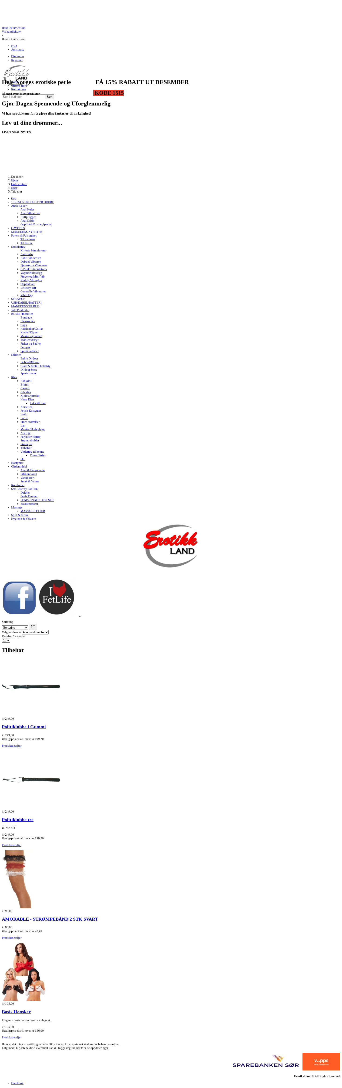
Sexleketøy (18, 246)
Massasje (17, 507)
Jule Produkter (20, 310)
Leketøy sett (28, 287)
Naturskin (26, 254)
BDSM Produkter (22, 313)
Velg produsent (11, 632)
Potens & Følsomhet (24, 235)
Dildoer (16, 354)
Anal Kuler (27, 209)
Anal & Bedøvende (32, 470)
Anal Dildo (27, 220)
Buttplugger (28, 217)
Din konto (17, 56)
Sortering (7, 622)
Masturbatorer (29, 503)
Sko (22, 459)
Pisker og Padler (30, 343)
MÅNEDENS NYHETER (26, 232)
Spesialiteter (28, 373)
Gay (13, 198)
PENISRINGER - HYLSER (37, 500)
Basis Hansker (16, 1011)
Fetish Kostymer (30, 410)
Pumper (25, 347)
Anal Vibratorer (30, 213)
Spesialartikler (29, 351)
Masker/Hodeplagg (32, 429)
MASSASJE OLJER (32, 511)
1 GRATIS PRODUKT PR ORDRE (32, 202)
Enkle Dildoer (29, 358)
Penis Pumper (28, 496)
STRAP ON (18, 299)
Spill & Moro (19, 515)
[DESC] (33, 627)
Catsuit (25, 388)
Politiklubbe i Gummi (24, 726)
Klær (14, 377)
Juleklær (25, 392)
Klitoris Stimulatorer (33, 250)
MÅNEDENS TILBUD (25, 306)
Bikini (24, 384)
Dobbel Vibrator (30, 261)
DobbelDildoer (29, 362)
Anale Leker (19, 205)
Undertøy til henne (32, 451)
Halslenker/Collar (31, 328)
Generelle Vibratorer (33, 291)
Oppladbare (27, 284)
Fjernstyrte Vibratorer (33, 265)
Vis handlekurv (13, 29)
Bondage (26, 317)
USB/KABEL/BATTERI (26, 302)
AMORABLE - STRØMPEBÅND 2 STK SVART (50, 919)
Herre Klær (27, 399)
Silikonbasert (28, 474)
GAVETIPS (18, 228)
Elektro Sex (27, 321)
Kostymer (17, 462)
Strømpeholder (29, 440)
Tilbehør (25, 448)
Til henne (26, 243)
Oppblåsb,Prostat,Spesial (36, 224)
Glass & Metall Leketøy (35, 366)
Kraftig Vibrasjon (31, 280)
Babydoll (26, 381)
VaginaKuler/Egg (31, 273)
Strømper (26, 444)
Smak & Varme (29, 481)
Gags (23, 325)
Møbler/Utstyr (29, 340)
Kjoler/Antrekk (30, 395)
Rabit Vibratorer (30, 258)
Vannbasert (27, 477)
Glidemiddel (19, 466)
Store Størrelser (30, 422)
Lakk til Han (38, 403)
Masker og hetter (31, 336)
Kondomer (17, 485)
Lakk (23, 414)
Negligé (25, 433)
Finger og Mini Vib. (32, 276)
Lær (22, 425)
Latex (24, 418)
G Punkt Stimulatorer (33, 269)
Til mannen (27, 239)
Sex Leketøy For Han (24, 489)
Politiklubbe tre (18, 819)
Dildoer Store (28, 369)
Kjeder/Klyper (29, 332)
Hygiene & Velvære (23, 518)
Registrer (17, 60)
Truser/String (38, 455)
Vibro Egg (26, 295)
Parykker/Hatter (30, 436)
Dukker (25, 492)
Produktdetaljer (11, 745)
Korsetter (26, 407)
